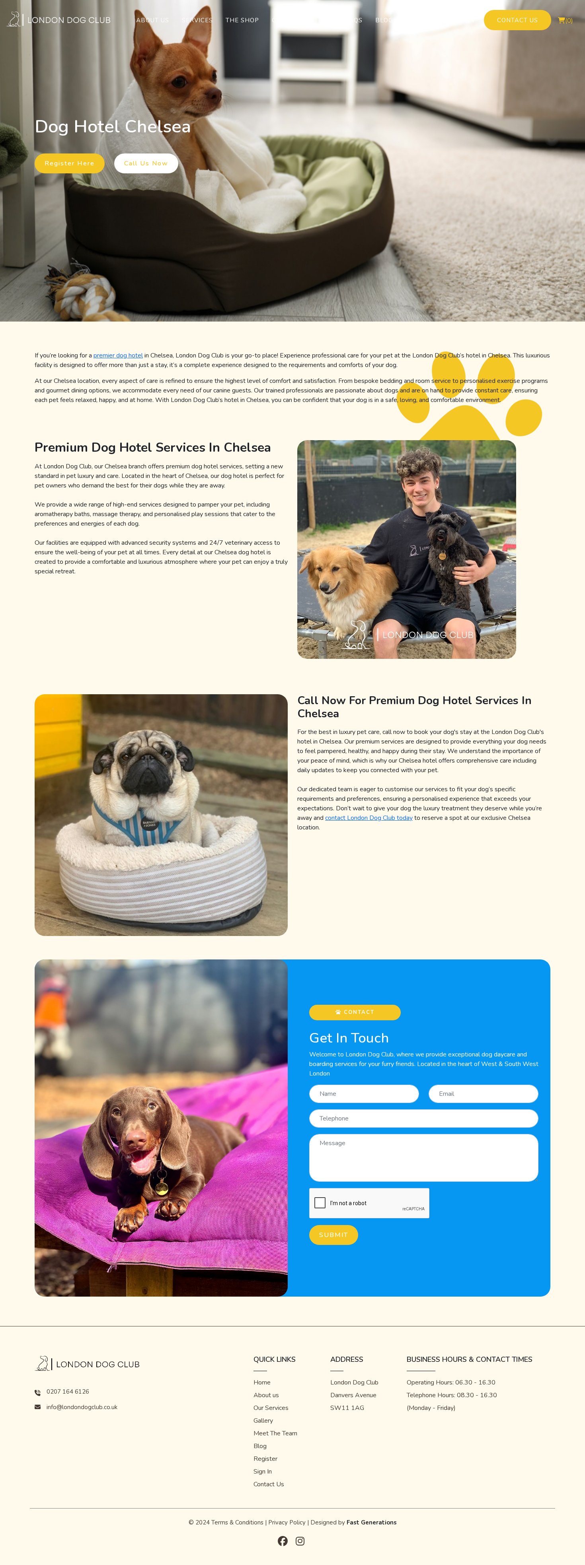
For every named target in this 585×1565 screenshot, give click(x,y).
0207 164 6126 (68, 1392)
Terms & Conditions (237, 1522)
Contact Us (517, 20)
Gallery (287, 20)
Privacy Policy (287, 1522)
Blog (384, 20)
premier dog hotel (118, 355)
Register (421, 20)
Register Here (70, 163)
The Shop (242, 20)
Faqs (354, 20)
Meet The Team (275, 1433)
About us (266, 1395)
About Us (152, 20)
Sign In (462, 20)
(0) (569, 20)
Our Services (271, 1408)
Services (197, 20)
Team (323, 20)
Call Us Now (146, 163)
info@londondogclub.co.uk (82, 1407)
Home (262, 1382)
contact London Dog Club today (369, 818)
